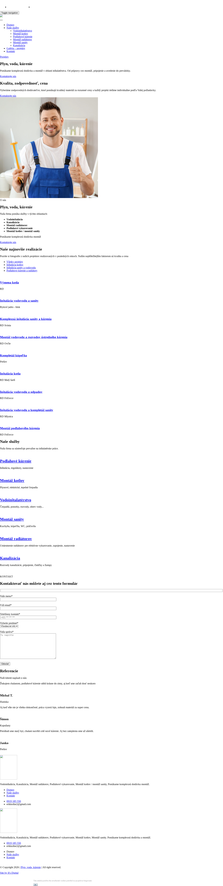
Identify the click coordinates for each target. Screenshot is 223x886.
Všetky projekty (15, 261)
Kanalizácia (19, 45)
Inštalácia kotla (10, 373)
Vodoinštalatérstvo (22, 30)
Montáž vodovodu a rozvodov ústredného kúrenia (33, 337)
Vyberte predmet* (9, 623)
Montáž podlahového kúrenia (20, 428)
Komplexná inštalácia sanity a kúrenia (26, 319)
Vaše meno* (6, 596)
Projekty (4, 56)
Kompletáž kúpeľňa (13, 355)
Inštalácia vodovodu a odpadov (21, 392)
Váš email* (6, 605)
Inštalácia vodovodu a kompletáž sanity (26, 410)
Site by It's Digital (9, 872)
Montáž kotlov (20, 33)
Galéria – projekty (16, 48)
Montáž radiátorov (22, 39)
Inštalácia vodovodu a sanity (19, 300)
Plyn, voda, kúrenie (31, 867)
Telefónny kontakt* (10, 614)
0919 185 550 (15, 7)
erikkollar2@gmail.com (43, 7)
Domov (10, 24)
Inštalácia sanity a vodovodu (21, 267)
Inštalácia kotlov (15, 264)
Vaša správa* (7, 631)
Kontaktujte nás (8, 76)
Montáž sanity (20, 42)
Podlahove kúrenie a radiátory (22, 270)
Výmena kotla (9, 282)
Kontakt (11, 51)
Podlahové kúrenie (22, 36)
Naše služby (13, 27)
